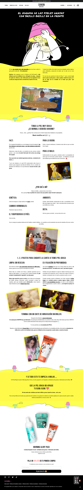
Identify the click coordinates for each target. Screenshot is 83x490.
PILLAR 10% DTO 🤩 (41, 471)
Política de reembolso (34, 483)
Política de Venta (25, 483)
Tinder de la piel (13, 5)
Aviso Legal (6, 483)
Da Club (27, 5)
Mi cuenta (70, 5)
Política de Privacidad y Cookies (16, 483)
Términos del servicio (43, 483)
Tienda (6, 5)
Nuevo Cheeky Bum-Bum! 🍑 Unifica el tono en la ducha (41, 1)
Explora (21, 5)
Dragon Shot (26, 328)
